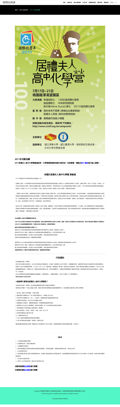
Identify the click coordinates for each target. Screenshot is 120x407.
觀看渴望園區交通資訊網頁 (23, 276)
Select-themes (63, 398)
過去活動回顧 (23, 10)
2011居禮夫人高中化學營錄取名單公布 (25, 218)
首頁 (16, 10)
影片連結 (84, 163)
